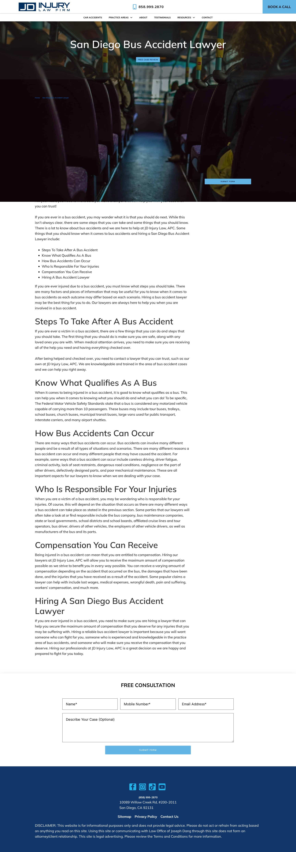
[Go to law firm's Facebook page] (132, 787)
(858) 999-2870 (148, 797)
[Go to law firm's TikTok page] (152, 787)
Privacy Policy (146, 816)
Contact (207, 17)
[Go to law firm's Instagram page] (142, 787)
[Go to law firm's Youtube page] (162, 787)
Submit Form (228, 181)
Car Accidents (92, 17)
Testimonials (162, 17)
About (143, 17)
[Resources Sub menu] (194, 17)
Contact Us (169, 816)
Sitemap (124, 816)
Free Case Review (148, 59)
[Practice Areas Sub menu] (131, 17)
